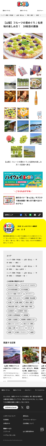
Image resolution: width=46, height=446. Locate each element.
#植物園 (26, 315)
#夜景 (9, 332)
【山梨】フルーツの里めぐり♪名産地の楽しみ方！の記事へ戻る (23, 163)
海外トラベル (23, 10)
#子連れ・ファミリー (21, 332)
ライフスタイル (39, 390)
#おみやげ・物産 (12, 285)
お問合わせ (6, 423)
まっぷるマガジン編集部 (29, 226)
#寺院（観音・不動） (27, 306)
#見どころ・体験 (28, 324)
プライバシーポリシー (29, 419)
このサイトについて (9, 416)
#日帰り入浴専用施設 (14, 315)
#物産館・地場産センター (28, 319)
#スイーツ (21, 328)
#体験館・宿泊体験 (29, 298)
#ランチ (30, 328)
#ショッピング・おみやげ (28, 285)
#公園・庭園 (18, 302)
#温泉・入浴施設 (12, 319)
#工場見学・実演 (22, 311)
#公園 (9, 302)
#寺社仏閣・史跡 (12, 306)
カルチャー (40, 10)
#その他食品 (24, 289)
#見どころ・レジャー (14, 324)
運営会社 (25, 416)
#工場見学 (11, 311)
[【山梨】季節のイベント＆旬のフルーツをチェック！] (11, 363)
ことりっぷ (6, 431)
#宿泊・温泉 (28, 302)
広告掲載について (28, 423)
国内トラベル (6, 10)
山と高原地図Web (28, 431)
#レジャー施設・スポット (15, 294)
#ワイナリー (29, 294)
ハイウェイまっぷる (9, 435)
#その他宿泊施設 (12, 289)
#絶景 (31, 332)
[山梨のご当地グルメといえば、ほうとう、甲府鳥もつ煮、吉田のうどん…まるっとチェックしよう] (30, 363)
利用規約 (6, 419)
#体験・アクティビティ (14, 298)
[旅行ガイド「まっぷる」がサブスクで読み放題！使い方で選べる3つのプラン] (9, 200)
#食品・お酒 (11, 328)
